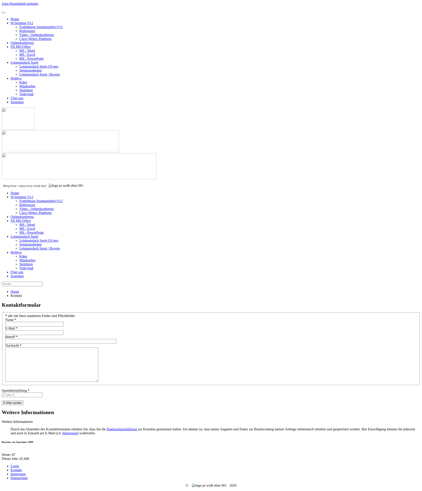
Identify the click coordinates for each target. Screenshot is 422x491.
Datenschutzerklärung (122, 429)
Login (15, 466)
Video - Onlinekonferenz (36, 35)
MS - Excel (27, 54)
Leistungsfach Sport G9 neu (38, 66)
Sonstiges (17, 102)
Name (10, 320)
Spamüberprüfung (15, 390)
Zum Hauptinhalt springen (20, 3)
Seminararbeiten (30, 70)
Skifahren (26, 90)
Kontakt (16, 470)
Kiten (23, 82)
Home (15, 19)
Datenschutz (19, 478)
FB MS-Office (21, 47)
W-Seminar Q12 (22, 23)
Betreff (11, 337)
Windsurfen (27, 86)
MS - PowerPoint (31, 58)
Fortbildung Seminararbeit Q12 (41, 27)
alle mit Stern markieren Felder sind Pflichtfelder (40, 316)
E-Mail (11, 328)
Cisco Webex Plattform (35, 39)
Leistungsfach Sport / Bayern (39, 74)
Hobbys (16, 78)
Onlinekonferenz (22, 43)
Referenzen (27, 31)
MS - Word (27, 51)
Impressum (70, 433)
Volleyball (26, 94)
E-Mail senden (13, 402)
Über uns (17, 98)
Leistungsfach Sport (24, 62)
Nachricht (13, 345)
